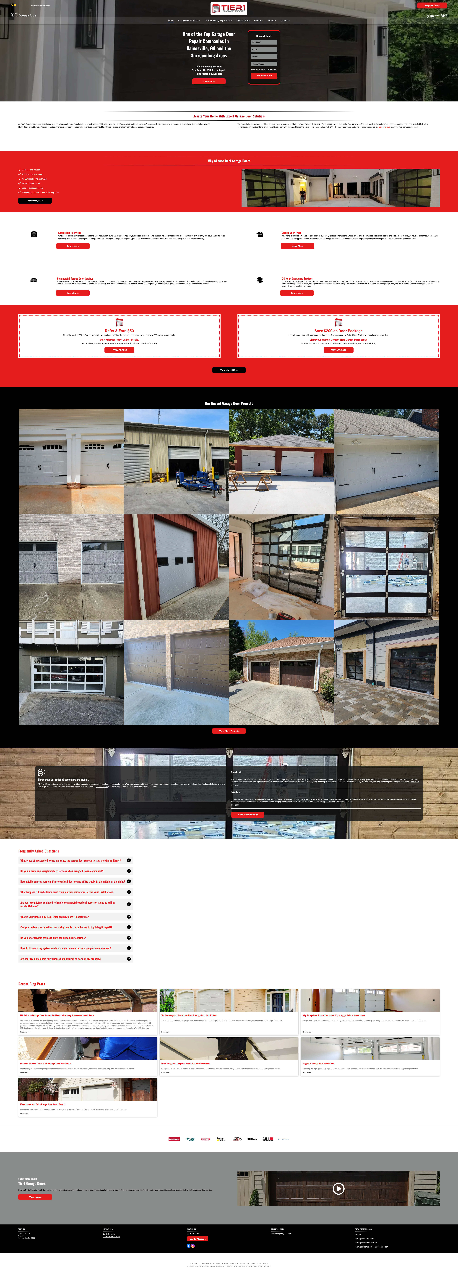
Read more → (25, 1032)
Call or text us (384, 127)
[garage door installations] (370, 1048)
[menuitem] (171, 20)
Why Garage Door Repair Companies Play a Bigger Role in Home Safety (334, 1015)
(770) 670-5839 (437, 16)
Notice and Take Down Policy (241, 1263)
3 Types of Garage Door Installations (318, 1063)
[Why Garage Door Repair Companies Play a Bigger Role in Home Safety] (370, 1000)
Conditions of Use (225, 1263)
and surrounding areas (111, 1237)
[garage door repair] (87, 1048)
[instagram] (193, 1246)
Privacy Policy (194, 1263)
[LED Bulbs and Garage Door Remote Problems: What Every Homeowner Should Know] (87, 1000)
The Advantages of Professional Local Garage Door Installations (189, 1015)
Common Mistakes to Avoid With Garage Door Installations (46, 1063)
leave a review (102, 787)
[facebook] (188, 1246)
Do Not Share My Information (210, 1263)
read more (415, 782)
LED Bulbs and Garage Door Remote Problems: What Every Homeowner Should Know (57, 1015)
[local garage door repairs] (229, 1048)
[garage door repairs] (87, 1089)
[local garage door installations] (229, 1000)
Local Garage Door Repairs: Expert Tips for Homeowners (186, 1063)
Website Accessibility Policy (259, 1263)
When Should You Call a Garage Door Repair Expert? (42, 1104)
